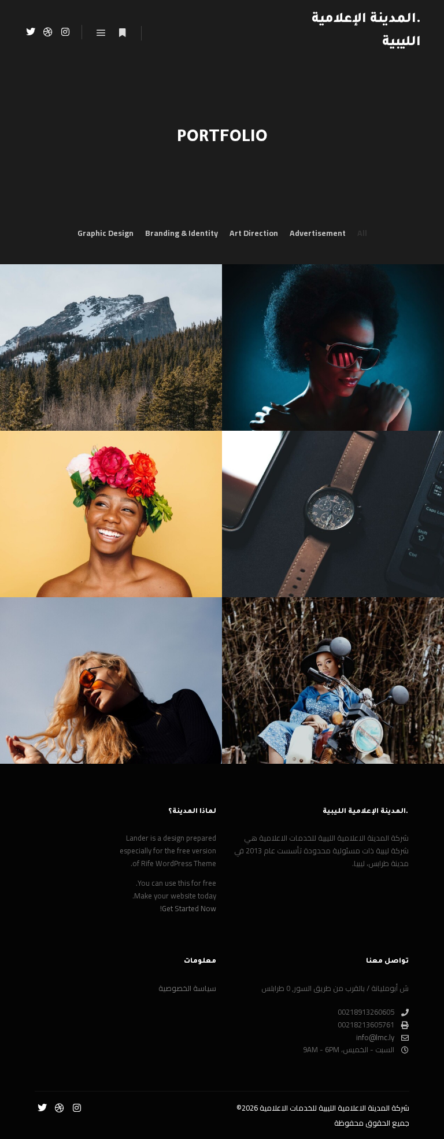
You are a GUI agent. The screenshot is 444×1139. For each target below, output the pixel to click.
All (362, 233)
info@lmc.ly (375, 1037)
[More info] (122, 32)
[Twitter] (30, 31)
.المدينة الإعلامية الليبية (366, 31)
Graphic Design (105, 233)
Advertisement (318, 233)
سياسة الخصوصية (187, 988)
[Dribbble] (48, 31)
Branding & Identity (181, 233)
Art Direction (254, 233)
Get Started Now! (188, 908)
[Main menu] (101, 32)
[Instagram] (65, 31)
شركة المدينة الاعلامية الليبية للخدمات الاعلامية (334, 1108)
